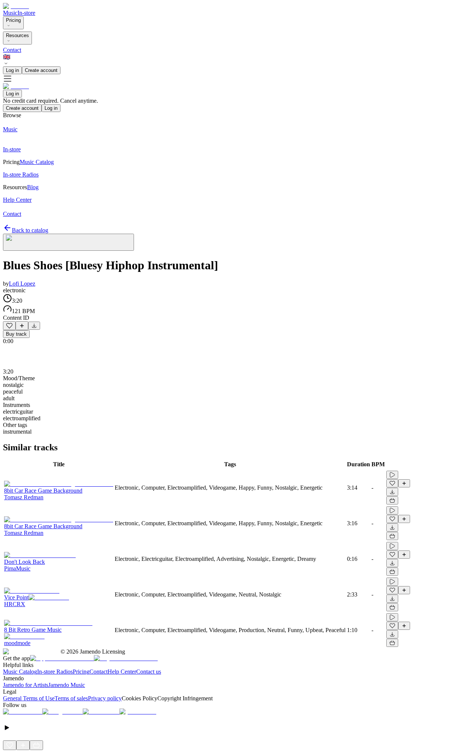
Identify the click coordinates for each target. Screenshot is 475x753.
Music (10, 13)
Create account (41, 70)
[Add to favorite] (9, 325)
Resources (17, 35)
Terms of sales (71, 698)
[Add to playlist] (22, 325)
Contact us (148, 671)
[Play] (68, 242)
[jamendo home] (16, 6)
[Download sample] (34, 326)
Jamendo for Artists (25, 685)
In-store (26, 13)
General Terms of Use (29, 698)
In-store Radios (55, 671)
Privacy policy (105, 698)
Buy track (16, 334)
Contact (12, 50)
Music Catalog (20, 671)
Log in (12, 70)
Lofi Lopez (22, 283)
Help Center (122, 671)
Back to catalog (30, 230)
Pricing (13, 20)
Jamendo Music (66, 685)
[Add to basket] (392, 500)
